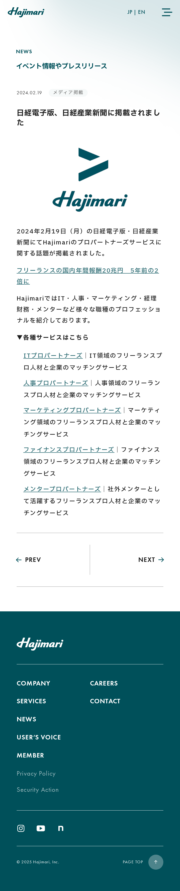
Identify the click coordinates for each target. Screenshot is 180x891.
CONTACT (105, 701)
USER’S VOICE (39, 737)
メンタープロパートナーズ (62, 489)
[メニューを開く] (167, 12)
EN (141, 12)
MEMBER (30, 755)
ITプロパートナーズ (53, 355)
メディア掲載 (68, 92)
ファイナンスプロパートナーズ (69, 450)
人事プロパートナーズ (55, 383)
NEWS (26, 719)
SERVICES (31, 701)
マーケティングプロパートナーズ (72, 410)
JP (130, 12)
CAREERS (104, 683)
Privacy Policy (36, 773)
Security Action (38, 789)
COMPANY (33, 683)
